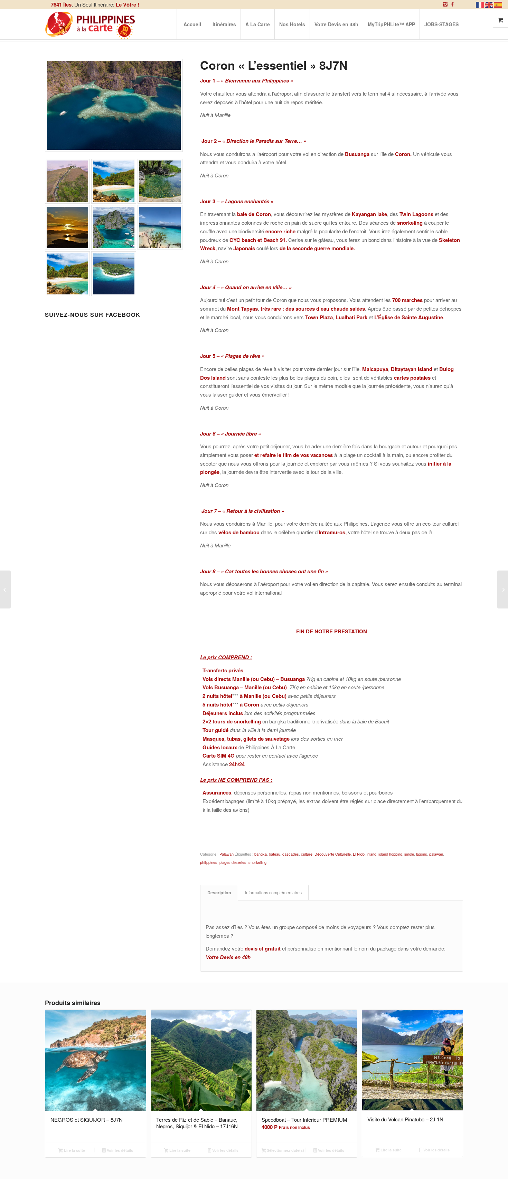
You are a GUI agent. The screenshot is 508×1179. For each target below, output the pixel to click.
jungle (409, 854)
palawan (436, 854)
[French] (480, 4)
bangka (260, 854)
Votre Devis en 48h (228, 957)
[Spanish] (498, 4)
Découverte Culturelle (332, 854)
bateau (274, 854)
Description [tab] (219, 892)
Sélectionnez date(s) (285, 1150)
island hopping (390, 854)
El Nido (359, 854)
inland (371, 854)
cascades (290, 854)
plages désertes (232, 862)
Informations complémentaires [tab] (273, 892)
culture (306, 854)
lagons (421, 854)
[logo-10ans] (90, 24)
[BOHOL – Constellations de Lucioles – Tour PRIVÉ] (5, 589)
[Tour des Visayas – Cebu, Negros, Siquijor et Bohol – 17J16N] (502, 589)
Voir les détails (119, 1150)
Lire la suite (74, 1150)
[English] (489, 4)
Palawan (226, 854)
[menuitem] (192, 24)
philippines (208, 862)
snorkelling (257, 862)
